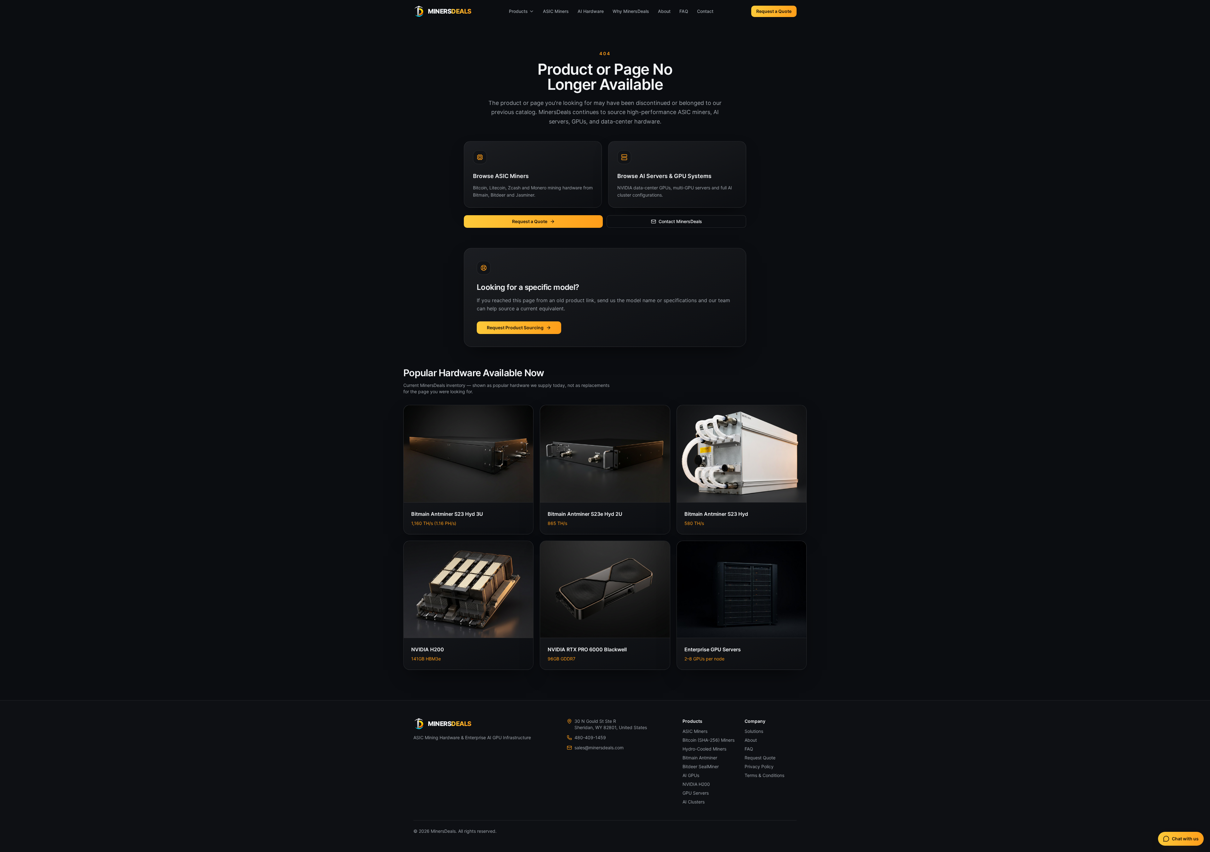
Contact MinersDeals (680, 221)
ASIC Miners (556, 11)
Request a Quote (774, 11)
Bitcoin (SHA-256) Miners (709, 740)
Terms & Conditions (764, 775)
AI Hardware (591, 11)
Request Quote (760, 757)
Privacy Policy (759, 766)
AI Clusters (694, 801)
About (664, 11)
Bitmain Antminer (700, 757)
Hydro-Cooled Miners (704, 748)
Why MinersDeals (631, 11)
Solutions (754, 731)
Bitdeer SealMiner (701, 766)
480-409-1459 (590, 737)
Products (518, 11)
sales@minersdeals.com (599, 747)
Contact (705, 11)
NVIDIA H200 (696, 784)
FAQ (683, 11)
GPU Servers (696, 793)
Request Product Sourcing (515, 327)
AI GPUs (691, 775)
